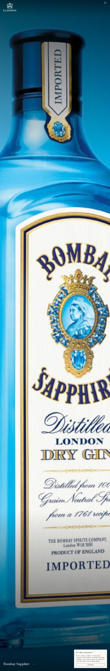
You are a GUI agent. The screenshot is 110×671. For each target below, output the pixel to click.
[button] (105, 3)
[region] (90, 659)
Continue (90, 665)
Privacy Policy (96, 661)
